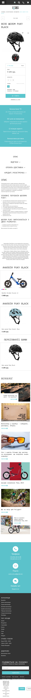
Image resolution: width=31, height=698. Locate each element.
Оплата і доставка (6, 676)
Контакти (22, 676)
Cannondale (4, 625)
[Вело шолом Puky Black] (15, 42)
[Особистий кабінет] (3, 2)
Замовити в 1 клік (15, 99)
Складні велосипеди (6, 613)
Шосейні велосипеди (6, 606)
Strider (2, 629)
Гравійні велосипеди (6, 609)
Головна (3, 11)
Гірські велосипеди (5, 604)
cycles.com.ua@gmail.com (15, 574)
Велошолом (16, 11)
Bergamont (3, 623)
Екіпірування (9, 11)
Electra (2, 627)
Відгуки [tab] (14, 162)
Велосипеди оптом (5, 653)
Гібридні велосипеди (6, 611)
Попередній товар (6, 18)
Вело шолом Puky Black (8, 365)
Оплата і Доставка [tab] (14, 167)
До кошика (15, 96)
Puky (14, 89)
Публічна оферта (6, 679)
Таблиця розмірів (20, 83)
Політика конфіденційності (18, 679)
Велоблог (3, 655)
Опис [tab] (15, 156)
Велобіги (3, 600)
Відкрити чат (15, 589)
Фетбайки (3, 615)
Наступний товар (26, 18)
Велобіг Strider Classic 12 (10, 293)
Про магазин (15, 676)
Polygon (3, 635)
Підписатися (15, 672)
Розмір (9, 83)
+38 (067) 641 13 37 (15, 559)
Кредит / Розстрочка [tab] (14, 172)
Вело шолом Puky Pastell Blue (10, 329)
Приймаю (22, 688)
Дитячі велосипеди (6, 602)
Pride (2, 631)
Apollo (2, 620)
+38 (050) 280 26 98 (15, 557)
